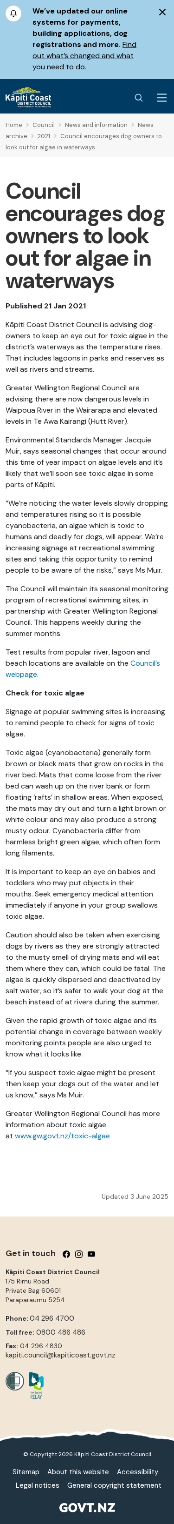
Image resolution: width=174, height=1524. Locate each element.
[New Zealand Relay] (34, 1385)
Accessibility (137, 1472)
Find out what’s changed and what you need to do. (84, 56)
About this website (78, 1472)
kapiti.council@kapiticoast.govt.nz (61, 1355)
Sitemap (26, 1472)
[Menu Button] (162, 97)
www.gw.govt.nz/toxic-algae (62, 1136)
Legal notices (37, 1485)
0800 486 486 (60, 1332)
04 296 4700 (52, 1318)
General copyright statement (114, 1485)
